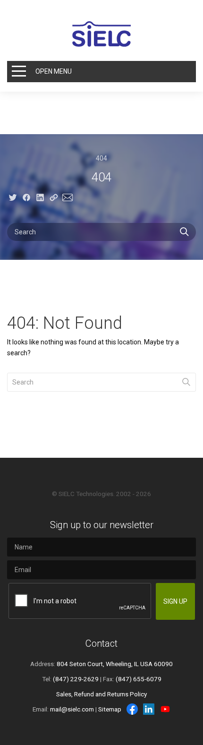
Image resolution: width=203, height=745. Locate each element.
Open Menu (53, 71)
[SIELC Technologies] (101, 34)
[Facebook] (132, 709)
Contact (101, 643)
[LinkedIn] (148, 709)
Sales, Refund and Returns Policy (101, 694)
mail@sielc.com (72, 709)
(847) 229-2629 (76, 679)
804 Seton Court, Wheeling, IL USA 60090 (115, 664)
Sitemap (109, 709)
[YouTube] (165, 709)
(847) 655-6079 (138, 679)
